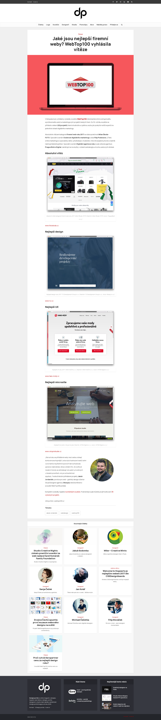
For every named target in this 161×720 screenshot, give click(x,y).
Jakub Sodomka (80, 550)
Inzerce (35, 2)
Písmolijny (83, 25)
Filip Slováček (115, 619)
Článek (80, 34)
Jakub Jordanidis (51, 513)
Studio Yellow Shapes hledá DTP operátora (120, 697)
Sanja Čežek (46, 589)
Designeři (65, 25)
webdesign (64, 513)
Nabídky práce (102, 25)
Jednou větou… (115, 568)
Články (40, 25)
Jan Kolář (80, 589)
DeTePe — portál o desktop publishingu (84, 700)
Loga (48, 25)
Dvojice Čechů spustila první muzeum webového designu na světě (46, 622)
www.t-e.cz (49, 301)
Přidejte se (114, 25)
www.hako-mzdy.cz (52, 376)
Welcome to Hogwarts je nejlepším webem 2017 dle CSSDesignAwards (115, 574)
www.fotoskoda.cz (52, 226)
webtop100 (75, 513)
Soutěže (56, 25)
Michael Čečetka (80, 619)
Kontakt (29, 2)
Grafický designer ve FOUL (120, 688)
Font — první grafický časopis (84, 691)
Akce (92, 25)
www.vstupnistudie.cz (53, 451)
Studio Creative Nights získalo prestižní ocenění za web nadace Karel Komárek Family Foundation (45, 554)
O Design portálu (40, 707)
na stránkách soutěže (72, 492)
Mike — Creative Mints (115, 550)
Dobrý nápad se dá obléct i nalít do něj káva (121, 705)
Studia (74, 25)
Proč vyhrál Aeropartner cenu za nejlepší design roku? (45, 660)
